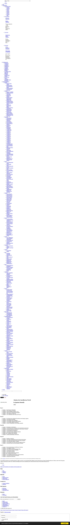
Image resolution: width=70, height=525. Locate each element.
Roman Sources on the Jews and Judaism (10, 223)
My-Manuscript (5, 62)
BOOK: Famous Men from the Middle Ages (9, 98)
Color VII (19, 510)
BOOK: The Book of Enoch (10, 336)
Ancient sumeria (8, 8)
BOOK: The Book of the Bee (10, 332)
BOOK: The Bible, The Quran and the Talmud (10, 268)
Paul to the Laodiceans (9, 381)
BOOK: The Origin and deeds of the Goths (10, 103)
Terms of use (4, 478)
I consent (64, 523)
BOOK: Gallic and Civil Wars (10, 116)
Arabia (6, 249)
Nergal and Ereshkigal (9, 128)
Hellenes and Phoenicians (9, 200)
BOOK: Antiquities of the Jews (10, 281)
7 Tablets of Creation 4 (9, 137)
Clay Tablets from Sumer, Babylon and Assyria (10, 238)
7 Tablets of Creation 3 (9, 135)
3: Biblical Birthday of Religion (6, 69)
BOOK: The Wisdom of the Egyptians (9, 191)
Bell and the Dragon (9, 371)
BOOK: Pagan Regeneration (9, 110)
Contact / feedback (5, 483)
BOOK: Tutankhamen (9, 189)
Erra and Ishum (9, 122)
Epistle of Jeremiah (8, 373)
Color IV (10, 510)
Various (6, 350)
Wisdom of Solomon (8, 388)
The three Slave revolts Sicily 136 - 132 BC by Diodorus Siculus (10, 220)
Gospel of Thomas (10, 376)
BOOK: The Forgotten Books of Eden (10, 338)
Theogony (8, 204)
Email (7, 395)
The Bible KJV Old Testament (9, 313)
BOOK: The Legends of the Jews (9, 283)
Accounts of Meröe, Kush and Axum (10, 179)
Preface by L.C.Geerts (6, 64)
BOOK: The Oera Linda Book (10, 108)
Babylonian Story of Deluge (10, 148)
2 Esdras (8, 375)
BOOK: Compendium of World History (9, 360)
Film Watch (4, 495)
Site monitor (4, 489)
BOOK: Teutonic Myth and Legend (10, 114)
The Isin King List (10, 240)
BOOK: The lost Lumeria (9, 362)
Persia (6, 288)
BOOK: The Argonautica (9, 209)
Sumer (6, 236)
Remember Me (5, 519)
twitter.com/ (2, 466)
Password (3, 517)
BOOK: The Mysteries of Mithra (9, 105)
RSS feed (4, 488)
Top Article (6, 32)
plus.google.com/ (18, 466)
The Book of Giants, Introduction (9, 320)
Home (6, 3)
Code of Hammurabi (9, 150)
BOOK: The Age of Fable (9, 214)
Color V (13, 510)
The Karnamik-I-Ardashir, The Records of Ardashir (9, 299)
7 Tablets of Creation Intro (9, 129)
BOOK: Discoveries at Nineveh (9, 157)
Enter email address (4, 499)
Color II (4, 510)
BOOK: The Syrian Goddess (9, 364)
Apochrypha (7, 368)
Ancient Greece (8, 13)
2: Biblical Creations (6, 67)
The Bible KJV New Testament (9, 315)
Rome (6, 218)
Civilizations (4, 5)
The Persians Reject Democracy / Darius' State (9, 303)
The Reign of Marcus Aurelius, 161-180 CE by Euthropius (10, 230)
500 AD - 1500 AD (10, 92)
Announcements (5, 477)
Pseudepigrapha (8, 316)
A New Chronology (9, 181)
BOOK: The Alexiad (9, 96)
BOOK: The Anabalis (9, 207)
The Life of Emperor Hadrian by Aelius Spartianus (10, 227)
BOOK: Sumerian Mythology (10, 243)
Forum (3, 389)
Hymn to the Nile (10, 174)
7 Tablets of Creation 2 (9, 133)
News (3, 494)
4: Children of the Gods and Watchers (8, 72)
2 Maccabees (9, 379)
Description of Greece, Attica (9, 198)
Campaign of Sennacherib (9, 118)
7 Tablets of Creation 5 (9, 139)
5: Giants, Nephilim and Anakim (7, 75)
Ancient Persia (8, 10)
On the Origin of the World (9, 276)
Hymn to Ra (9, 175)
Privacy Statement (7, 21)
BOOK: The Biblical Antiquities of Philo (9, 286)
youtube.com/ (12, 466)
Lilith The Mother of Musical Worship (10, 273)
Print (3, 395)
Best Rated (6, 45)
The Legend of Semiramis (8, 51)
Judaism (6, 271)
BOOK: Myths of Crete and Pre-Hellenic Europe (9, 216)
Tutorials (4, 472)
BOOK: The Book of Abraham (10, 346)
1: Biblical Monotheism (7, 65)
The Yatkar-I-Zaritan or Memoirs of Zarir (9, 306)
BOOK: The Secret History (9, 112)
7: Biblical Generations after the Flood (8, 80)
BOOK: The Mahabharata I (9, 261)
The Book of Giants (9, 322)
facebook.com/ (7, 466)
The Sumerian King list (9, 242)
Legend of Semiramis (8, 153)
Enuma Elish (9, 121)
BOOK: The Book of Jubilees (10, 343)
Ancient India (8, 15)
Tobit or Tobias (9, 386)
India (5, 252)
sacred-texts (4, 458)
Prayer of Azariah (10, 382)
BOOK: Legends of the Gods (10, 185)
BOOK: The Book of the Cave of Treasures (10, 334)
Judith (8, 377)
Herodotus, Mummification (9, 177)
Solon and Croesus (8, 202)
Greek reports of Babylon (9, 124)
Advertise (4, 484)
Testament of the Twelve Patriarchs (10, 330)
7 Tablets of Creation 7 (9, 142)
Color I (1, 510)
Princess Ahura (9, 169)
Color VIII (23, 510)
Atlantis (6, 82)
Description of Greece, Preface (9, 194)
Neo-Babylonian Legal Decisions (10, 144)
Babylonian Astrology (9, 120)
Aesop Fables (9, 203)
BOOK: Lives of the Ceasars (9, 233)
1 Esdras (8, 374)
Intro (3, 4)
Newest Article (7, 16)
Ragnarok (8, 90)
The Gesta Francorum (9, 94)
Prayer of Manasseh (8, 384)
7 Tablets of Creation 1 (9, 131)
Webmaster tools (5, 490)
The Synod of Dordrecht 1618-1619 (9, 355)
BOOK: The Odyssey (9, 212)
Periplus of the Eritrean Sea (9, 259)
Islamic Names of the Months (10, 266)
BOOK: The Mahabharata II (9, 263)
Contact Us (4, 506)
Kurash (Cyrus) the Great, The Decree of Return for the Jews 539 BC (10, 291)
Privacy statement (5, 479)
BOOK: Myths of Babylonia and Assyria (9, 159)
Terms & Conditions (6, 503)
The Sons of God (10, 353)
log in (6, 1)
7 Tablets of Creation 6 (9, 141)
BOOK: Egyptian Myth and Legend (10, 187)
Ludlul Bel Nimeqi (10, 154)
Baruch (8, 370)
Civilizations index (8, 6)
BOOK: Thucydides (9, 205)
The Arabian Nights (9, 251)
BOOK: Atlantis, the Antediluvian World (9, 86)
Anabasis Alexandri (8, 254)
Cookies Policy (5, 502)
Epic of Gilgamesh (10, 151)
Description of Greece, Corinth (9, 196)
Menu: (6, 0)
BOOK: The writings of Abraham (9, 348)
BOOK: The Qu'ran (9, 270)
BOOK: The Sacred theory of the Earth (10, 366)
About (3, 476)
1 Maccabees (9, 378)
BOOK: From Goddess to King (10, 101)
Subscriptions (4, 504)
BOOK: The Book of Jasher (10, 341)
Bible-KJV (6, 311)
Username (3, 515)
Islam (5, 264)
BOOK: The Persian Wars (9, 310)
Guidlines (4, 471)
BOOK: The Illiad (10, 210)
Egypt (6, 161)
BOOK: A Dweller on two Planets (10, 89)
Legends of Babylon (9, 126)
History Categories (5, 81)
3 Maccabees (9, 326)
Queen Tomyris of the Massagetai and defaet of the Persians (10, 295)
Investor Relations (5, 505)
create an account (7, 512)
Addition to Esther (10, 369)
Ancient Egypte (8, 11)
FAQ (3, 470)
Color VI (16, 510)
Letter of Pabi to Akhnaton (9, 173)
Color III (7, 510)
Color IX (26, 510)
